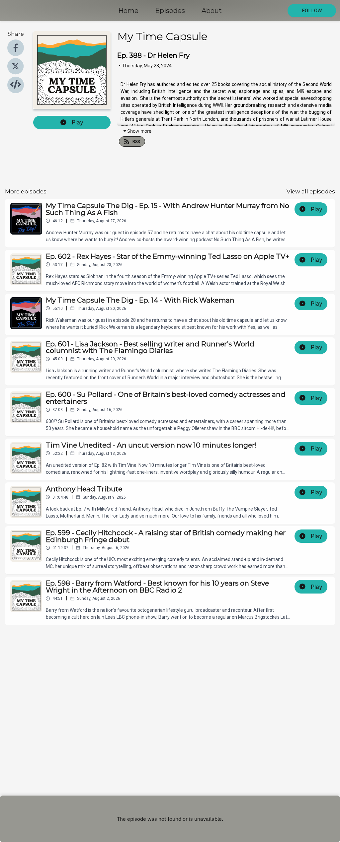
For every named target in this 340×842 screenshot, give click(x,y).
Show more (139, 131)
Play (77, 122)
